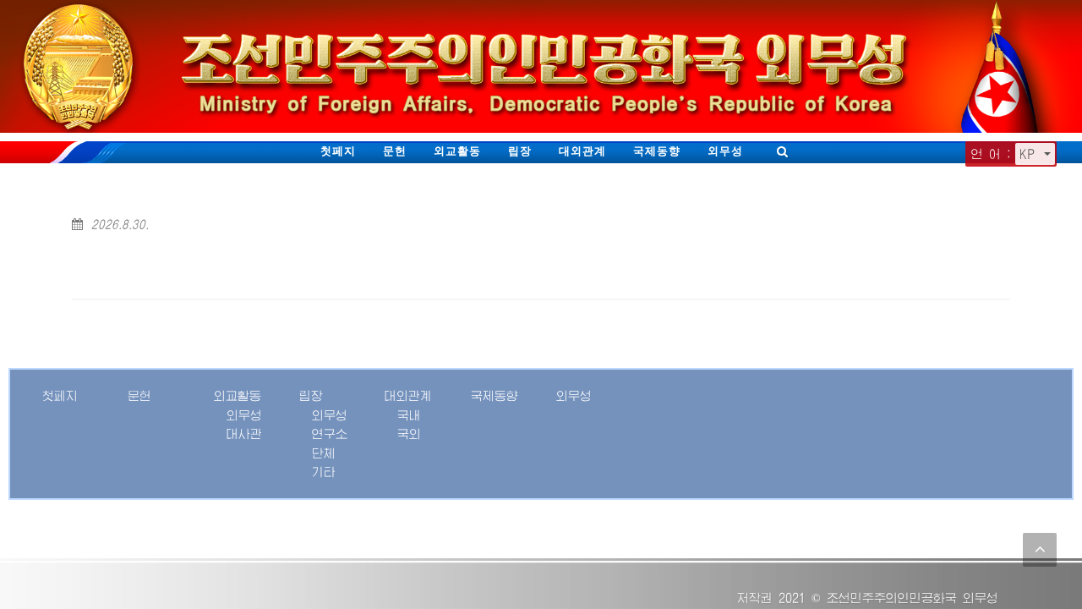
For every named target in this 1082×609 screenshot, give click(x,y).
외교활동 (457, 151)
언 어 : (991, 154)
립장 (520, 151)
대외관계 (582, 151)
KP (1030, 154)
